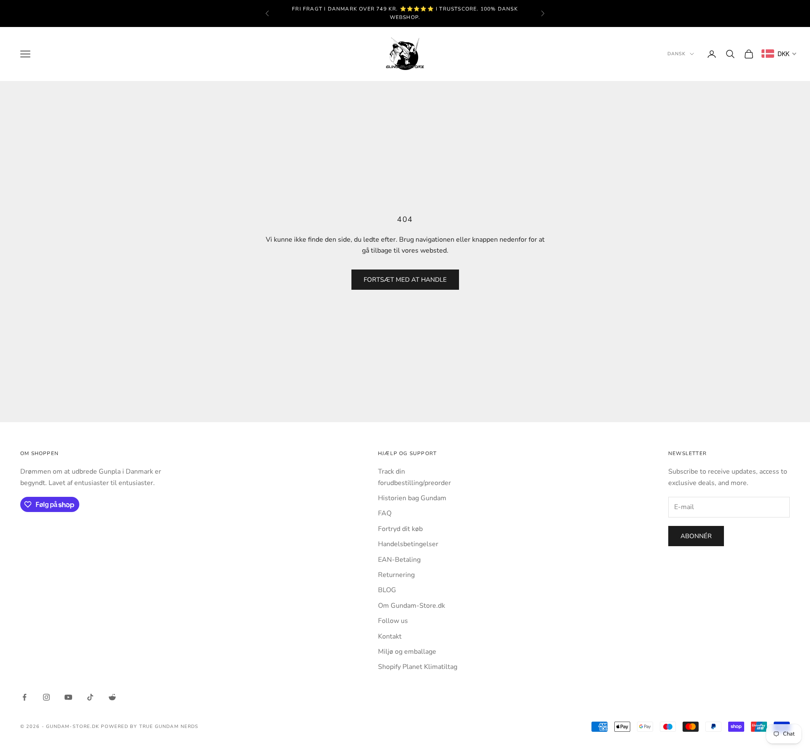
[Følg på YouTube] (68, 697)
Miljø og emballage (407, 651)
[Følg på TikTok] (90, 697)
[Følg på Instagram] (46, 697)
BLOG (387, 590)
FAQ (385, 513)
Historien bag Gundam (412, 498)
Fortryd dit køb (400, 529)
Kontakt (390, 636)
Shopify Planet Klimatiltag (417, 666)
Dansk (676, 54)
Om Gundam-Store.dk (411, 605)
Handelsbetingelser (408, 544)
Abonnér (696, 536)
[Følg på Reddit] (112, 697)
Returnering (396, 574)
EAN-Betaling (399, 559)
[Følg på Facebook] (24, 697)
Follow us (393, 620)
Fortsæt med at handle (405, 279)
